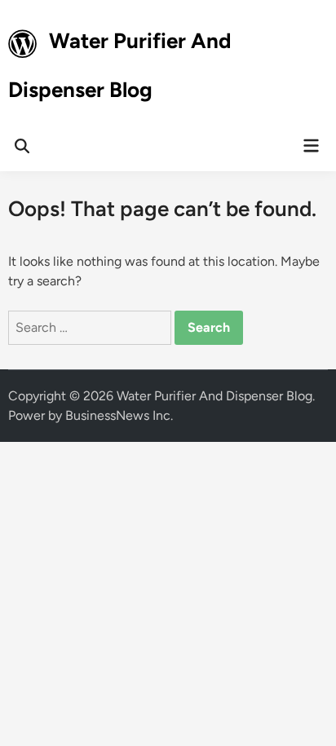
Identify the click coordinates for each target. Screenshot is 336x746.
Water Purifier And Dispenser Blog (214, 396)
